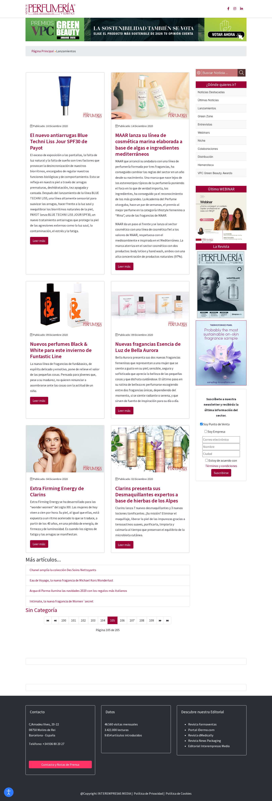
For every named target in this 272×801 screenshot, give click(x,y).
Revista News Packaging (204, 741)
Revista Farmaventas (202, 724)
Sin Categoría (41, 610)
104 (102, 620)
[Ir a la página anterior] (55, 620)
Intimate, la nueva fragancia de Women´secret (61, 601)
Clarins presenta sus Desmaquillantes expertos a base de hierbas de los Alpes (146, 494)
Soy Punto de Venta (216, 424)
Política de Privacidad (148, 793)
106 (122, 620)
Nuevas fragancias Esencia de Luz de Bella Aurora (148, 347)
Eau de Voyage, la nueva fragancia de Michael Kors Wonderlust (71, 580)
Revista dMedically (200, 735)
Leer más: (39, 241)
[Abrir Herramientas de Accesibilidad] (9, 792)
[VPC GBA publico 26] (136, 29)
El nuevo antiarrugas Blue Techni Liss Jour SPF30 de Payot (59, 141)
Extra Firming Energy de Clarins (57, 491)
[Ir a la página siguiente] (160, 620)
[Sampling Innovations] (221, 353)
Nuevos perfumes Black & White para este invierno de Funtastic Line (61, 350)
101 (73, 620)
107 (132, 620)
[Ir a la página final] (167, 620)
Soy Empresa (216, 432)
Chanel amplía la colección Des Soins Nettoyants (63, 570)
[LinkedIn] (241, 9)
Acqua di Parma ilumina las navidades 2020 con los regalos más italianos (78, 591)
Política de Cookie (178, 793)
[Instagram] (234, 9)
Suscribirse (221, 473)
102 (83, 620)
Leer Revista (220, 300)
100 (63, 620)
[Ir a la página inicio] (48, 620)
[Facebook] (228, 9)
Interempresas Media (215, 746)
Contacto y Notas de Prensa (60, 765)
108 (141, 620)
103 (93, 620)
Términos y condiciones (221, 466)
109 (151, 620)
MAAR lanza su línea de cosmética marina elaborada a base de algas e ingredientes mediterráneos (148, 144)
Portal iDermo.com (201, 730)
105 (112, 620)
